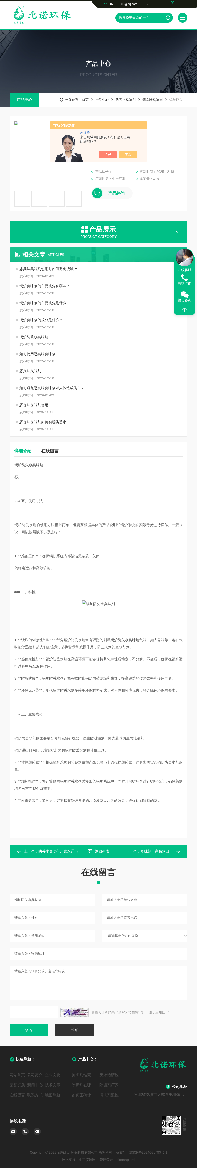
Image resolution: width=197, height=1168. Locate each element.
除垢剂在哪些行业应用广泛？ (85, 1085)
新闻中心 (35, 1085)
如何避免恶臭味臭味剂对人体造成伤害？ (51, 388)
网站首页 (17, 1075)
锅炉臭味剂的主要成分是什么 (42, 303)
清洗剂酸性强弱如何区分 (112, 1095)
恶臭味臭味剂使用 (33, 405)
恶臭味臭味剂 (152, 100)
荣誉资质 (17, 1085)
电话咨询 (184, 283)
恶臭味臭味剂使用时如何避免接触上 (48, 269)
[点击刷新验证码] (74, 1012)
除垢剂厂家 (109, 1085)
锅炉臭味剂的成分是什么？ (41, 320)
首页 (85, 100)
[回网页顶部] (184, 309)
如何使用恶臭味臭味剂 (37, 354)
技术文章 (52, 1085)
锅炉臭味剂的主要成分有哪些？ (44, 286)
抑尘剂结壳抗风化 (85, 1075)
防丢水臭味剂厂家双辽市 (58, 851)
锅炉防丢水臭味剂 (33, 337)
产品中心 (24, 100)
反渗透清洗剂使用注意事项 (112, 1075)
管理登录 (106, 1160)
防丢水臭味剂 (126, 100)
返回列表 (102, 851)
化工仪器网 (87, 1160)
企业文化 (52, 1075)
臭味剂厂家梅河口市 (157, 851)
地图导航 (52, 1095)
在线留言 (50, 450)
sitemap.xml (126, 1160)
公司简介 (35, 1075)
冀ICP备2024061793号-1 (148, 1152)
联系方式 (35, 1095)
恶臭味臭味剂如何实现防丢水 (42, 422)
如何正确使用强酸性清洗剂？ (85, 1095)
